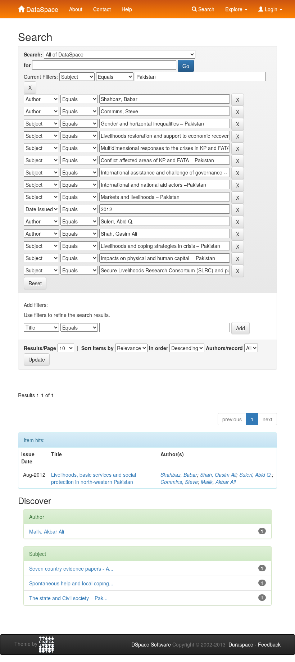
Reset (35, 283)
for (27, 65)
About (75, 9)
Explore (234, 9)
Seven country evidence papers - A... (71, 568)
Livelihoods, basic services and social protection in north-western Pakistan (93, 478)
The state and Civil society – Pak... (68, 598)
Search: (33, 54)
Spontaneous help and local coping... (71, 583)
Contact (102, 9)
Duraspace (240, 644)
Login (271, 9)
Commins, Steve (179, 481)
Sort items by (97, 348)
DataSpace (41, 7)
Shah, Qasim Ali (218, 474)
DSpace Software (151, 644)
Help (127, 9)
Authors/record (224, 348)
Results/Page (40, 348)
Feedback (269, 644)
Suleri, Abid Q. (255, 474)
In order (158, 348)
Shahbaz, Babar (178, 474)
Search (205, 9)
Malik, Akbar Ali (218, 481)
